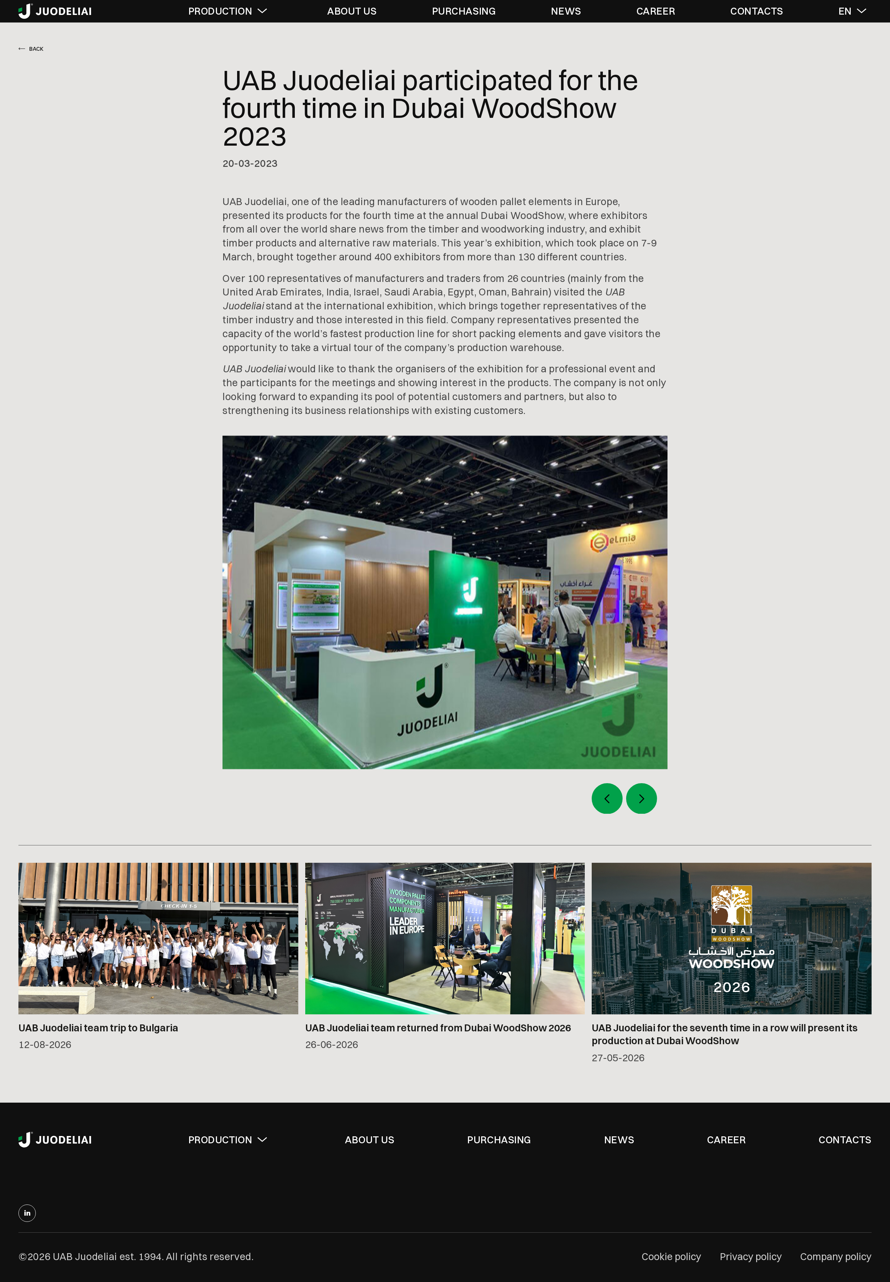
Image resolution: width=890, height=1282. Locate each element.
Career (726, 1140)
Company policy (836, 1256)
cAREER (656, 11)
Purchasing (499, 1140)
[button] (230, 11)
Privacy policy (751, 1256)
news (619, 1140)
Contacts (845, 1140)
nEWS (566, 11)
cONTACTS (756, 11)
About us (352, 11)
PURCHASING (464, 11)
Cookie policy (671, 1256)
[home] (54, 11)
